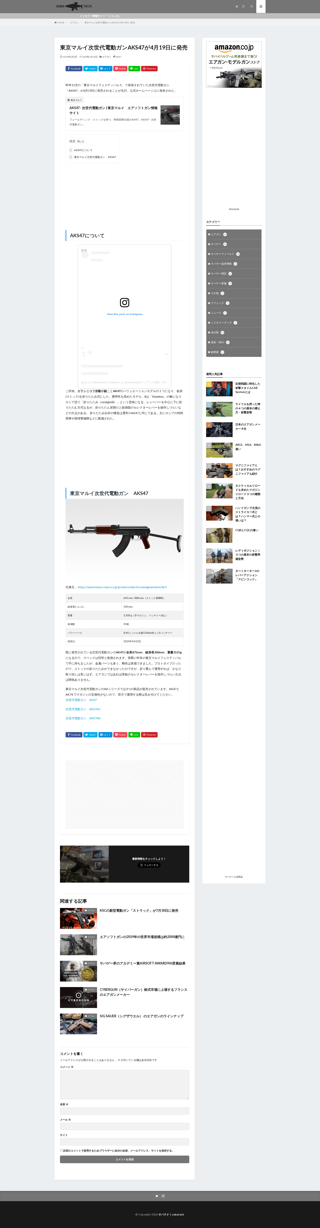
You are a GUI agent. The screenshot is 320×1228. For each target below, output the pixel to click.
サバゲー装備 (221, 283)
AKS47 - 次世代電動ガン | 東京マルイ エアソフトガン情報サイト (113, 110)
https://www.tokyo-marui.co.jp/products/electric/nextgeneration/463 (122, 587)
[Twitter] (90, 68)
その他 (217, 293)
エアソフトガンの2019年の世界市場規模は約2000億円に (142, 937)
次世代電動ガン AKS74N (83, 718)
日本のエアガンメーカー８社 (247, 426)
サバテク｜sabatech (171, 1214)
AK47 (118, 56)
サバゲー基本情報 (223, 263)
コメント (67, 1067)
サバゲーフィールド (225, 253)
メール (65, 1119)
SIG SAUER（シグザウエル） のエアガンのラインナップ (142, 1016)
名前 (64, 1104)
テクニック (219, 302)
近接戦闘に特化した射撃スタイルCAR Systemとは (247, 388)
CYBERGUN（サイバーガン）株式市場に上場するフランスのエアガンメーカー (143, 992)
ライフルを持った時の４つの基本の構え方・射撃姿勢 (247, 408)
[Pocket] (120, 68)
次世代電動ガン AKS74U (83, 709)
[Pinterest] (149, 68)
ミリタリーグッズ (223, 322)
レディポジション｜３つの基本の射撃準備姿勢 (247, 554)
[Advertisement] (125, 193)
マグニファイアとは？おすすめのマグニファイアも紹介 (247, 469)
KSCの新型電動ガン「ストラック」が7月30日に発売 (139, 910)
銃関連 (217, 352)
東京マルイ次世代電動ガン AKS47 (93, 157)
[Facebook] (74, 68)
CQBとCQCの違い (246, 530)
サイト (64, 1135)
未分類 (217, 332)
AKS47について (81, 150)
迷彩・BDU (220, 342)
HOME (61, 22)
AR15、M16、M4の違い (248, 447)
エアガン (74, 22)
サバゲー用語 (221, 273)
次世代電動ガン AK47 (81, 700)
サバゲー (218, 244)
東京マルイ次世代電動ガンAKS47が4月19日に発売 (109, 22)
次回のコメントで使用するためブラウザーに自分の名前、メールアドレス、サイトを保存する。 (118, 1150)
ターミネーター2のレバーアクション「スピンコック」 (247, 575)
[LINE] (134, 68)
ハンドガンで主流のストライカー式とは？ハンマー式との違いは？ (247, 514)
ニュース (218, 312)
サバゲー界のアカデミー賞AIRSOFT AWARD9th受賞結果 (143, 963)
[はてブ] (105, 68)
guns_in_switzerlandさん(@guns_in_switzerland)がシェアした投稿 (120, 382)
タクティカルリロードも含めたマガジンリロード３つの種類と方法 (247, 492)
